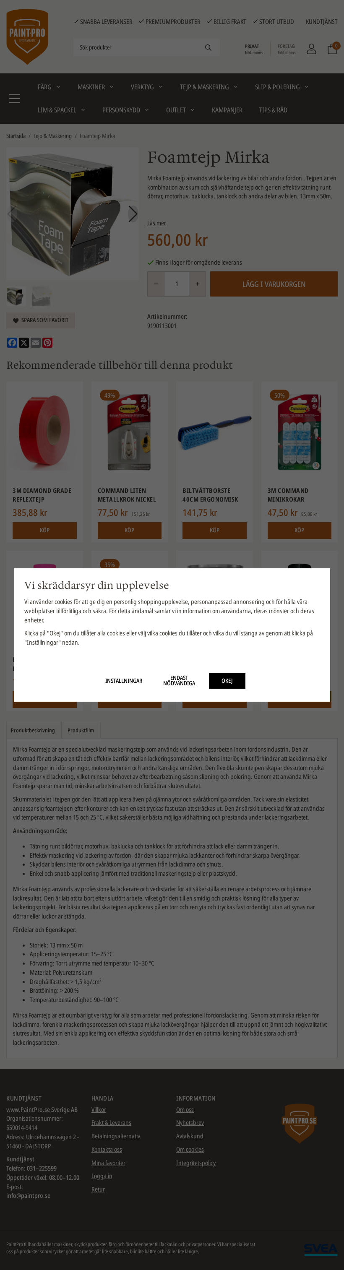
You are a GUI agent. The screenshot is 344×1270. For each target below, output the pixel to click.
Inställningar (123, 680)
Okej (227, 680)
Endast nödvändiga (179, 680)
